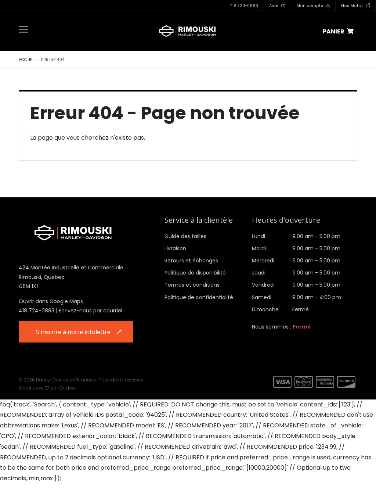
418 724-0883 (244, 5)
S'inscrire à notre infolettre (73, 332)
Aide (274, 5)
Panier (334, 31)
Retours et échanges (191, 260)
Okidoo (67, 388)
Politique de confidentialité (198, 297)
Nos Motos (353, 5)
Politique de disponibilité (195, 272)
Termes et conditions (192, 284)
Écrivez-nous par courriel (90, 310)
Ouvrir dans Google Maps (51, 301)
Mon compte (310, 5)
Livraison (175, 248)
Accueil (27, 59)
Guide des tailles (185, 236)
